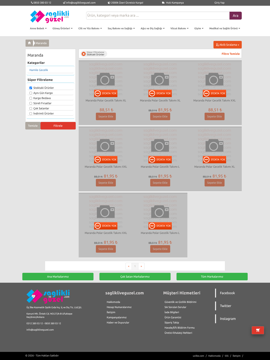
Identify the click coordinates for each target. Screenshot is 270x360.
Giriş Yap (219, 2)
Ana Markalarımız (58, 276)
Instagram (228, 319)
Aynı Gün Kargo (43, 92)
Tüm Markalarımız (212, 276)
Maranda (41, 43)
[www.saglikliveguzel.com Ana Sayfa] (29, 43)
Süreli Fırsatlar (42, 103)
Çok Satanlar (41, 108)
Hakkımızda (113, 302)
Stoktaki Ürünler (43, 87)
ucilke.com (198, 356)
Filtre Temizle (231, 53)
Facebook (227, 293)
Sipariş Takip (172, 322)
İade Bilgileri (172, 312)
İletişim (111, 312)
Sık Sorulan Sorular (175, 307)
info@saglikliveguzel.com (81, 2)
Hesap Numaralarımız (119, 307)
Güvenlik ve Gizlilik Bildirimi (180, 302)
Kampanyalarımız (117, 317)
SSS (226, 356)
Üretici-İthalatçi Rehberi (178, 333)
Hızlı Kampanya (174, 2)
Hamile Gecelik (38, 70)
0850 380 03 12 (42, 2)
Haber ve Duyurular (118, 322)
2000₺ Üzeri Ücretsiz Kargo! (126, 2)
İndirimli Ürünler (43, 113)
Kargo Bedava (42, 98)
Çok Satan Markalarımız (135, 276)
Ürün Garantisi (173, 317)
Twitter (225, 306)
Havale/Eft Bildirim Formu (180, 327)
